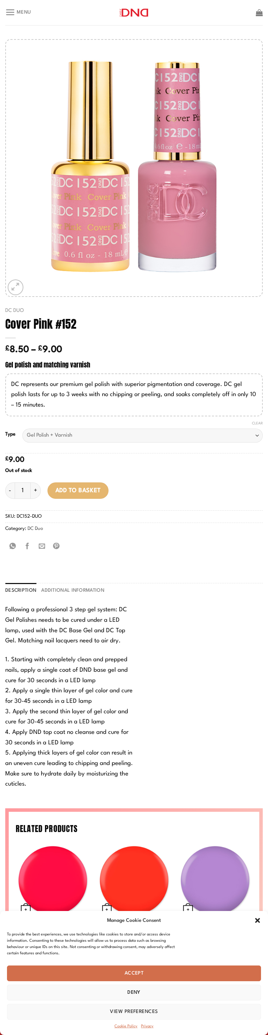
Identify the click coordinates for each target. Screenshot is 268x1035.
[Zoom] (15, 287)
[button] (257, 920)
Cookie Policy (125, 1026)
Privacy (147, 1026)
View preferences (134, 1011)
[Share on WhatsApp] (12, 546)
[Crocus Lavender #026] (215, 880)
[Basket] (259, 12)
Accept (134, 973)
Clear (257, 423)
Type (10, 434)
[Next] (252, 902)
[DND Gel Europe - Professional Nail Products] (134, 12)
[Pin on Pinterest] (56, 546)
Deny (134, 992)
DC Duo (14, 310)
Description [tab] (20, 590)
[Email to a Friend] (42, 546)
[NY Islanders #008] (134, 880)
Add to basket (78, 491)
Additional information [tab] (72, 590)
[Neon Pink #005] (53, 880)
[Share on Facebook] (27, 546)
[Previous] (16, 902)
